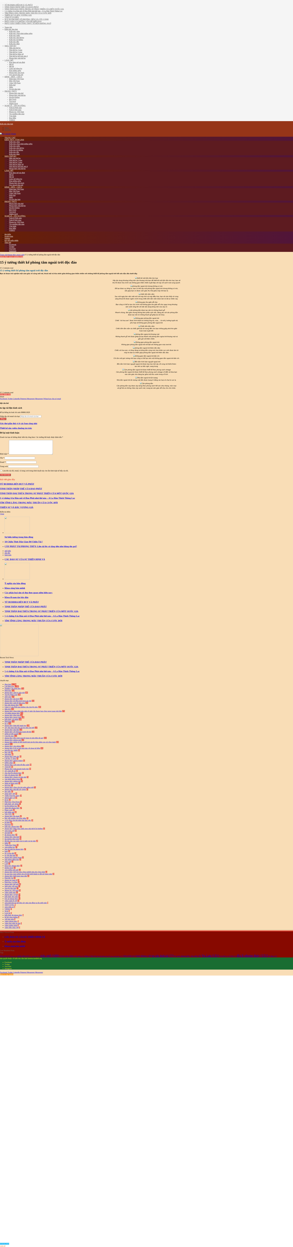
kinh (6, 851)
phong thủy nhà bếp (12, 730)
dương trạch (13, 104)
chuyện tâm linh (10, 888)
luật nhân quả (9, 812)
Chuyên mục (9, 736)
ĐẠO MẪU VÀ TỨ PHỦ (227, 956)
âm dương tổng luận (12, 839)
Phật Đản (8, 721)
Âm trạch (12, 101)
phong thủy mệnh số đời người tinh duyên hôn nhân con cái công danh (30, 742)
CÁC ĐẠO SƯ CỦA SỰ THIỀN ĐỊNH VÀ (25, 559)
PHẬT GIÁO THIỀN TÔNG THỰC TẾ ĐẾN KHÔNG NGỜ (28, 23)
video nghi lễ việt (11, 901)
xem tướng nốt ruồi (11, 870)
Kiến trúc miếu (14, 36)
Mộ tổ (11, 64)
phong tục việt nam (11, 890)
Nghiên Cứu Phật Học (13, 688)
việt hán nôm (9, 919)
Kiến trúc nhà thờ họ (16, 38)
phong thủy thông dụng (13, 857)
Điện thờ (12, 85)
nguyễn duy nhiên (11, 750)
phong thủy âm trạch (12, 699)
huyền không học (11, 806)
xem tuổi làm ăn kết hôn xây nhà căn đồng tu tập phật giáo (26, 903)
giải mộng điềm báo (12, 859)
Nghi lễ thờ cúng (15, 110)
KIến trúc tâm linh (11, 29)
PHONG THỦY (11, 91)
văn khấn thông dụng (12, 779)
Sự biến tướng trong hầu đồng (19, 537)
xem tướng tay (10, 847)
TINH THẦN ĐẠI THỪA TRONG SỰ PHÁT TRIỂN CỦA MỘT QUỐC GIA (34, 9)
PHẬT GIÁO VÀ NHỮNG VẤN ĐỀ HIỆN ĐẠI (23, 21)
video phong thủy (11, 921)
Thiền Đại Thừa (10, 845)
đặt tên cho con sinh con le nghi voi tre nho (20, 841)
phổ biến (8, 551)
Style (6, 911)
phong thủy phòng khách (14, 761)
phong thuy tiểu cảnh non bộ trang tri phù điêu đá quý (24, 738)
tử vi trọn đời (9, 853)
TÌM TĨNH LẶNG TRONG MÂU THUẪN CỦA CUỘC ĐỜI (28, 13)
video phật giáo (10, 892)
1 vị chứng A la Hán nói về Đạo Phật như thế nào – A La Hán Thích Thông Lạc (33, 11)
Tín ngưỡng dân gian (16, 114)
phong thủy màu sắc (12, 756)
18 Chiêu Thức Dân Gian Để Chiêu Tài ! (24, 541)
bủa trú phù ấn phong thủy (14, 849)
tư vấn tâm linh (10, 855)
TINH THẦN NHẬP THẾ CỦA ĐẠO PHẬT (22, 7)
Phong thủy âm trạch (16, 73)
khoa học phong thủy (12, 866)
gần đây (7, 553)
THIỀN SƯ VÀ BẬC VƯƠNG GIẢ (18, 15)
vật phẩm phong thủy (12, 713)
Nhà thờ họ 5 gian (15, 52)
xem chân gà (9, 907)
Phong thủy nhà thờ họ (17, 58)
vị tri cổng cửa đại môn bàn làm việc (18, 820)
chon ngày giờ (10, 794)
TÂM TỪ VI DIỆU (12, 17)
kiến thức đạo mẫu (11, 897)
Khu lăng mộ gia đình (17, 62)
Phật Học (8, 691)
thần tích (8, 709)
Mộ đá (11, 66)
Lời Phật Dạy (9, 686)
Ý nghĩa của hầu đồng (15, 583)
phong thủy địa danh (12, 816)
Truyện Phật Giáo (11, 695)
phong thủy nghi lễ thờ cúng (15, 703)
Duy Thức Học (34, 956)
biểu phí (5, 956)
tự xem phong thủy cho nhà (187, 956)
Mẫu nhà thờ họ (15, 48)
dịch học (8, 785)
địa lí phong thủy (252, 955)
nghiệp (80, 956)
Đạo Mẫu (12, 118)
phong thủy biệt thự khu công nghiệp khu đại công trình (25, 872)
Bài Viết (8, 752)
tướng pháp (9, 763)
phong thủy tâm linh (12, 837)
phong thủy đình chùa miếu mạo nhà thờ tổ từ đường (24, 829)
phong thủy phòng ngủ (13, 740)
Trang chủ (8, 27)
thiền (6, 843)
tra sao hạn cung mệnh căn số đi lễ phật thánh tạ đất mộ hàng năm (28, 874)
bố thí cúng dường (11, 917)
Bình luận (4, 454)
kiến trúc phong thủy (12, 827)
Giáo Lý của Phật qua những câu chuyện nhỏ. (21, 707)
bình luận (8, 555)
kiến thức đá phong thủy (13, 915)
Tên (2, 458)
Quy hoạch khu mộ (16, 75)
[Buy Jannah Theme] (8, 134)
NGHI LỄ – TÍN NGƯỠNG (15, 106)
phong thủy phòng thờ (13, 781)
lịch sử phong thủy (11, 899)
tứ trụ (6, 800)
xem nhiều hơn (5, 395)
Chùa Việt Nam (14, 83)
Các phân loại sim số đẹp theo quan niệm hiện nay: (29, 592)
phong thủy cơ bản (11, 895)
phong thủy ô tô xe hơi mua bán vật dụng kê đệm (22, 748)
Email (3, 462)
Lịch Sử (7, 913)
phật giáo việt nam (11, 886)
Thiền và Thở (90, 956)
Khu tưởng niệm (15, 71)
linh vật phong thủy (12, 775)
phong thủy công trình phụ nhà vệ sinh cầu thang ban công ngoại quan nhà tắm (33, 711)
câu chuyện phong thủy (13, 773)
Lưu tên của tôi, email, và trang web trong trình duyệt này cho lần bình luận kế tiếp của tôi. (35, 471)
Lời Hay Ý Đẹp (10, 759)
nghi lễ (7, 744)
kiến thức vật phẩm (11, 719)
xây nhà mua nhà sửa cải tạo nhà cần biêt (19, 728)
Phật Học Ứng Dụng (12, 802)
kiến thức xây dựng (12, 804)
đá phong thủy (10, 835)
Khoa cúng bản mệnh (15, 588)
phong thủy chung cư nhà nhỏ (15, 777)
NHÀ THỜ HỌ (10, 46)
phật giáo (8, 697)
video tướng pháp (11, 925)
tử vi (6, 723)
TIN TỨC (8, 814)
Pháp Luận (8, 810)
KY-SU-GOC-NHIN (68, 956)
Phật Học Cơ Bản (11, 882)
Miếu (11, 87)
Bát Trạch (12, 99)
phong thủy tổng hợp (12, 715)
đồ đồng (273, 956)
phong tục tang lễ (11, 880)
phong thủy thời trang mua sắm (16, 876)
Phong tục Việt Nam (16, 112)
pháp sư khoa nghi (11, 783)
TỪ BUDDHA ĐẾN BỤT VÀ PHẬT (19, 5)
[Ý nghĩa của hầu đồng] (17, 579)
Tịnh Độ (8, 767)
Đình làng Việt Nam (16, 79)
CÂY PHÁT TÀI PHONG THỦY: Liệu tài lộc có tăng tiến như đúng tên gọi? (41, 546)
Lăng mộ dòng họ (15, 68)
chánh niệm (23, 956)
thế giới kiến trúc (103, 956)
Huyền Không (14, 97)
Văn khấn (12, 116)
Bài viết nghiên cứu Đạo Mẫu (15, 818)
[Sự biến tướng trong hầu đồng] (17, 533)
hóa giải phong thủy (12, 705)
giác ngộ (49, 955)
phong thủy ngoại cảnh (16, 255)
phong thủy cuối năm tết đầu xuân (17, 765)
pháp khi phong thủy (12, 808)
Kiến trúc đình (14, 44)
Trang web (4, 466)
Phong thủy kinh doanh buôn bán (17, 769)
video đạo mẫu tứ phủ (12, 923)
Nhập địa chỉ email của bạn (10, 416)
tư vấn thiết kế (163, 955)
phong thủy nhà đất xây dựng (15, 789)
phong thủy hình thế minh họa (15, 726)
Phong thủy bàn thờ (16, 93)
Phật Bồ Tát (9, 878)
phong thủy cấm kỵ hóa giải (15, 693)
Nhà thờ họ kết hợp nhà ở (18, 56)
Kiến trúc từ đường (16, 40)
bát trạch (8, 824)
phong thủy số (10, 798)
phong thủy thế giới (12, 884)
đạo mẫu (8, 791)
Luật (6, 864)
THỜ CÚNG (9, 905)
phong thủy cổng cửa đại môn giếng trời (19, 787)
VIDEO (12, 120)
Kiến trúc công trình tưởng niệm (20, 33)
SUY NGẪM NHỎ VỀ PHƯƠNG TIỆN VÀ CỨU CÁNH (27, 19)
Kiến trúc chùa (14, 31)
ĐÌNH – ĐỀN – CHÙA (13, 77)
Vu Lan (210, 955)
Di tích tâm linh (14, 89)
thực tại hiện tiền (116, 956)
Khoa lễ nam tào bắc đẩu (16, 597)
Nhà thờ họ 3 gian (15, 50)
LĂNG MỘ (9, 60)
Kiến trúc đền (14, 42)
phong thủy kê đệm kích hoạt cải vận (18, 701)
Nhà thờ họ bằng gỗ (16, 54)
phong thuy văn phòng (13, 746)
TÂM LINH (128, 956)
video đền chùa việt (12, 927)
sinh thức (8, 754)
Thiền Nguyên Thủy (12, 796)
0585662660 (4, 1244)
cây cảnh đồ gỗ (10, 771)
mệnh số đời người (11, 734)
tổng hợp (20, 257)
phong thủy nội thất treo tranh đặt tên (18, 732)
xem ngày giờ (9, 831)
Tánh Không (143, 956)
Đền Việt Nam (14, 81)
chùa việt (8, 862)
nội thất (7, 833)
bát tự (14, 956)
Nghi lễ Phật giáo (15, 108)
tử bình (7, 822)
